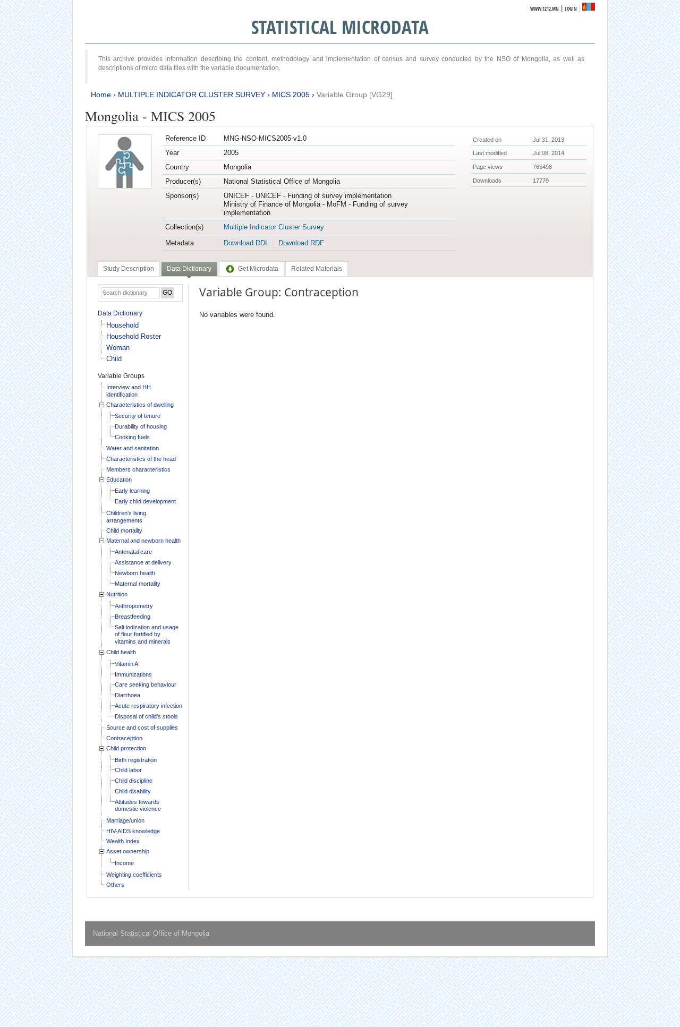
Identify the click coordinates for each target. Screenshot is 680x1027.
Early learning (132, 490)
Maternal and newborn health (143, 540)
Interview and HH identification (128, 391)
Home (101, 94)
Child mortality (124, 530)
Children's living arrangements (126, 517)
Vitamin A (126, 664)
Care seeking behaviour (145, 684)
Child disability (133, 791)
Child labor (128, 770)
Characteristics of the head (141, 459)
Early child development (145, 501)
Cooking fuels (132, 437)
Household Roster (133, 336)
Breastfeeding (132, 616)
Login (571, 8)
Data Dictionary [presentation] (189, 268)
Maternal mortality (137, 583)
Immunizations (133, 674)
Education (119, 479)
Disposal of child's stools (146, 716)
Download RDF (301, 243)
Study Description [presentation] (128, 268)
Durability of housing (141, 426)
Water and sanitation (132, 448)
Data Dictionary (120, 313)
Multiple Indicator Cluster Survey (274, 227)
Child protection (126, 748)
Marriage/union (125, 820)
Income (124, 863)
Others (115, 884)
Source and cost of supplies (142, 727)
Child (114, 359)
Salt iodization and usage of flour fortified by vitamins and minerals (146, 634)
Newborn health (135, 573)
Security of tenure (137, 416)
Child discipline (133, 780)
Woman (118, 348)
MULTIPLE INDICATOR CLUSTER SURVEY (191, 94)
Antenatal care (133, 552)
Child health (121, 652)
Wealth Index (123, 841)
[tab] (128, 268)
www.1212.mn (544, 8)
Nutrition (117, 594)
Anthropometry (134, 606)
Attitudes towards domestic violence (138, 805)
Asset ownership (127, 851)
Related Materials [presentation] (316, 268)
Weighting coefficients (134, 874)
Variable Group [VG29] (355, 94)
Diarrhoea (127, 695)
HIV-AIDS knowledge (133, 831)
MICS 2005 (291, 94)
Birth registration (136, 760)
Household (122, 325)
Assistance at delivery (143, 562)
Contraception (124, 738)
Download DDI (245, 243)
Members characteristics (138, 469)
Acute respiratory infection (148, 706)
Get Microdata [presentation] (258, 268)
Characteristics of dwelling (140, 404)
